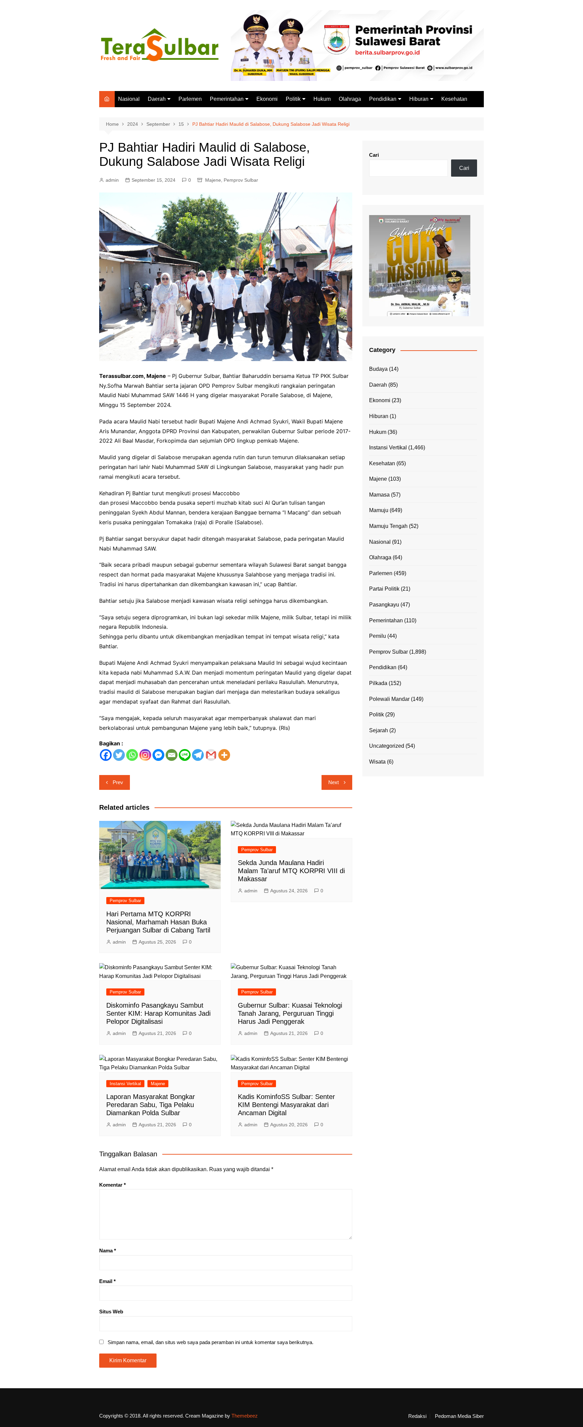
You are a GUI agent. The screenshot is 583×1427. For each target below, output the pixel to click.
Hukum (322, 99)
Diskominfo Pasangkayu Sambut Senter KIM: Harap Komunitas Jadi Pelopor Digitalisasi (158, 1013)
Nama (107, 1250)
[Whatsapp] (132, 755)
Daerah (157, 99)
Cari (374, 155)
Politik (293, 99)
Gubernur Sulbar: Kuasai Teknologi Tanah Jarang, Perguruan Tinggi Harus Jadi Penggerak (290, 1013)
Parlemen (190, 99)
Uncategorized (386, 746)
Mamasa (379, 495)
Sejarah (378, 730)
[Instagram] (145, 755)
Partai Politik (384, 589)
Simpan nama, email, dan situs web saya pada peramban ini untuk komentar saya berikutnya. (210, 1342)
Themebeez (244, 1416)
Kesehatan (454, 99)
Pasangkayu (384, 604)
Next (333, 782)
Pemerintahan (227, 99)
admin (112, 180)
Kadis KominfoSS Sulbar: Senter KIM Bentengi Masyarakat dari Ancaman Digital (286, 1105)
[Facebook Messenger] (158, 755)
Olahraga (350, 99)
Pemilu (377, 636)
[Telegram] (198, 755)
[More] (224, 755)
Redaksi (417, 1416)
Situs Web (111, 1311)
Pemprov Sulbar (241, 180)
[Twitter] (119, 755)
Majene (213, 180)
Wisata (377, 762)
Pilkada (378, 683)
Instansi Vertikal (125, 1083)
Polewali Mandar (389, 699)
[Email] (171, 755)
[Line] (185, 755)
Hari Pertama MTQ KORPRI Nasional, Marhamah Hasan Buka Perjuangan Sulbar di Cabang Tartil (158, 922)
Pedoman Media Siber (459, 1416)
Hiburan (418, 99)
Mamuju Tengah (388, 526)
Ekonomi (267, 99)
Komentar (112, 1185)
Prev (118, 782)
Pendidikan (382, 99)
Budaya (378, 369)
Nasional (129, 99)
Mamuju (378, 510)
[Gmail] (211, 755)
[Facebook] (106, 755)
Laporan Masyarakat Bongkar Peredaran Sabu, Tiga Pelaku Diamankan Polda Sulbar (150, 1105)
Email (107, 1281)
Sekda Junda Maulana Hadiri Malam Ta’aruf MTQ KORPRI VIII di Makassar (291, 871)
